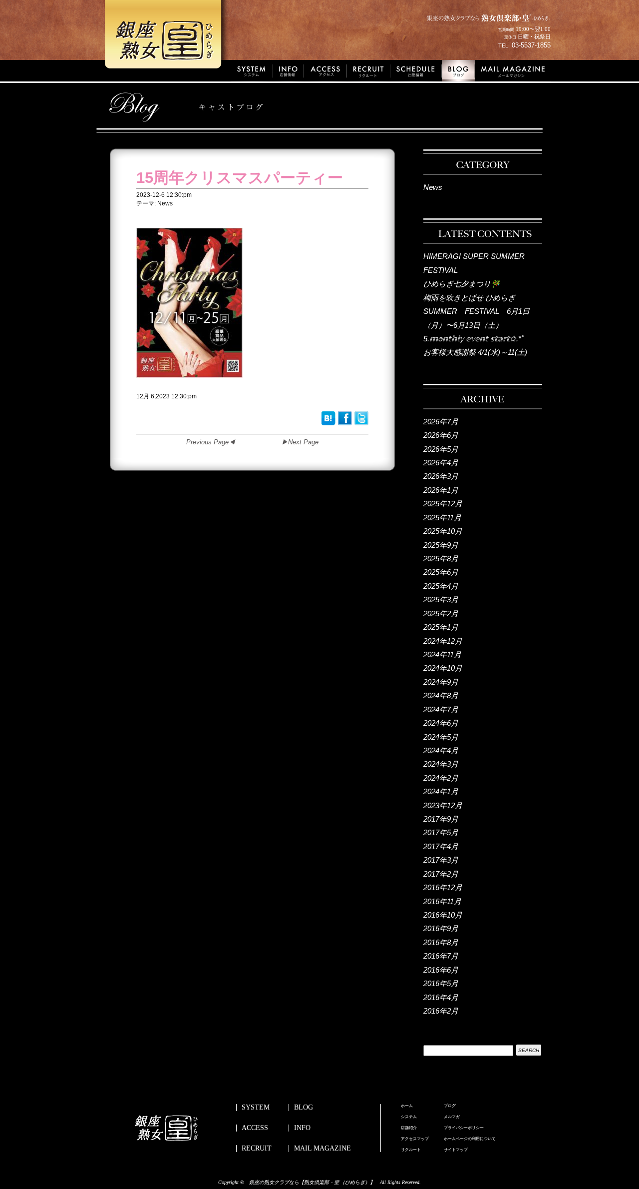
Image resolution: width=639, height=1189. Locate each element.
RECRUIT (257, 1148)
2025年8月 (440, 558)
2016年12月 (442, 887)
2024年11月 (442, 654)
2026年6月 (440, 435)
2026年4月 (440, 462)
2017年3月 (440, 860)
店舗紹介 (409, 1128)
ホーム (407, 1106)
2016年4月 (440, 997)
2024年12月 (442, 641)
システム (409, 1117)
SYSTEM (256, 1107)
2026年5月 (440, 449)
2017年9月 (440, 819)
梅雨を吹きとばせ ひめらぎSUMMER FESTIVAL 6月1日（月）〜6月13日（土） (476, 311)
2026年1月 (440, 490)
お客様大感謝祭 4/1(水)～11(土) (475, 352)
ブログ (450, 1106)
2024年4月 (440, 750)
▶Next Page (300, 442)
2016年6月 (440, 970)
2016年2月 (440, 1011)
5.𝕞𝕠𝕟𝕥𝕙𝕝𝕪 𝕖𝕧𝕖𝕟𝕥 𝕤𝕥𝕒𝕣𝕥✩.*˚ (473, 338)
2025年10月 (442, 531)
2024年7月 (440, 709)
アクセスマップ (415, 1139)
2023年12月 (442, 805)
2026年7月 (440, 421)
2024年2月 (440, 778)
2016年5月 (440, 983)
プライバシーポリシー (464, 1128)
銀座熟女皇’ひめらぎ (167, 37)
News (432, 187)
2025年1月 (440, 627)
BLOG (303, 1107)
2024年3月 (440, 764)
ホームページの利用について (470, 1139)
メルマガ (452, 1117)
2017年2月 (440, 874)
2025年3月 (440, 599)
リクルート (411, 1150)
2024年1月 (440, 791)
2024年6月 (440, 723)
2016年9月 (440, 928)
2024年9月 (440, 682)
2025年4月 (440, 586)
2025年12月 (442, 503)
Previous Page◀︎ (210, 442)
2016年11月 (442, 901)
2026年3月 (440, 476)
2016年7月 (440, 956)
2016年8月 (440, 942)
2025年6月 (440, 572)
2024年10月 (442, 668)
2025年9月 (440, 545)
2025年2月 (440, 613)
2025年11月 (442, 517)
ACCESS (255, 1128)
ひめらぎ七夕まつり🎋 (461, 283)
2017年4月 (440, 846)
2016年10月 (442, 915)
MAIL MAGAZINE (322, 1148)
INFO (302, 1128)
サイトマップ (456, 1150)
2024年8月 (440, 695)
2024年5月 (440, 737)
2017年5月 (440, 832)
